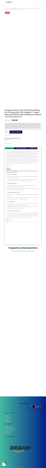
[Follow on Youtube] (40, 407)
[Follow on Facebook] (31, 407)
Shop (7, 8)
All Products (11, 8)
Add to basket (16, 132)
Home (5, 8)
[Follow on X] (34, 407)
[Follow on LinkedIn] (38, 407)
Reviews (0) (33, 148)
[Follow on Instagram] (36, 407)
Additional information (21, 148)
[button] (8, 135)
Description (9, 148)
